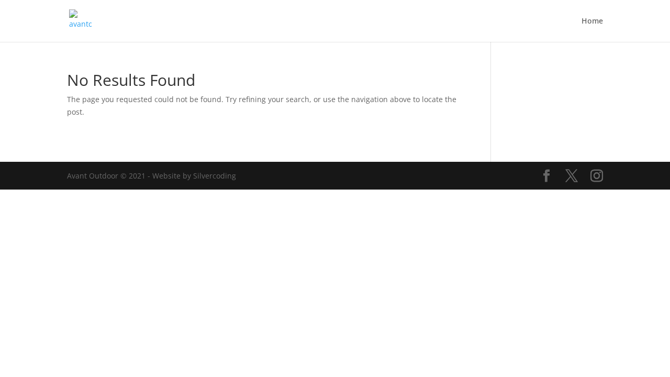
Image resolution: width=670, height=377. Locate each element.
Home (592, 21)
